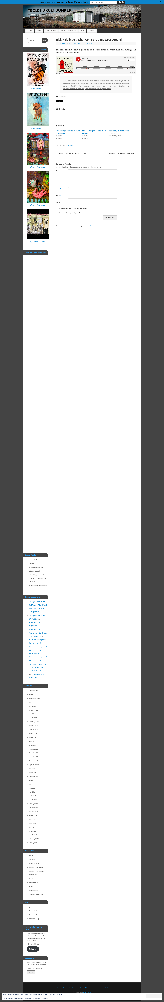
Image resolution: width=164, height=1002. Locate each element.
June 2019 (32, 772)
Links (82, 31)
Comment (59, 172)
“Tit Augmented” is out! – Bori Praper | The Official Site (38, 605)
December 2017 (34, 776)
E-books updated (34, 571)
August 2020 (33, 733)
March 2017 (33, 800)
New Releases (33, 882)
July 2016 (32, 819)
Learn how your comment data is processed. (102, 226)
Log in (31, 907)
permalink (69, 146)
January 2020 (33, 749)
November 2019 (34, 757)
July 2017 (32, 784)
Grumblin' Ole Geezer (36, 867)
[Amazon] (125, 9)
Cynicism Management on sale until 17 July (71, 153)
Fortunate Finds (34, 863)
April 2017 (32, 796)
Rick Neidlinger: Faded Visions (119, 130)
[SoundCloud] (129, 9)
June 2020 (32, 737)
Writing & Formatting (36, 894)
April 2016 (32, 831)
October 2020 (33, 726)
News (39, 31)
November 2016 (34, 808)
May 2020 (32, 741)
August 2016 (33, 815)
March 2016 (33, 835)
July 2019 (32, 769)
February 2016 (34, 839)
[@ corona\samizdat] (37, 167)
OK (44, 40)
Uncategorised (87, 43)
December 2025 (34, 690)
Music (79, 43)
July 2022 (32, 702)
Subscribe (33, 949)
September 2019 (34, 765)
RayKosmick (62, 43)
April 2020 (32, 745)
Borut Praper (87, 992)
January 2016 (33, 843)
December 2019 (34, 753)
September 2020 (34, 730)
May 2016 (32, 827)
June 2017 (32, 788)
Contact (91, 31)
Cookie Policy (45, 999)
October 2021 (33, 710)
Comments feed (34, 915)
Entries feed (33, 911)
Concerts (32, 860)
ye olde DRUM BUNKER (49, 10)
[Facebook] (137, 9)
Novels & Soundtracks (68, 31)
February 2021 (34, 722)
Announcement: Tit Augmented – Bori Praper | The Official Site (38, 633)
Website (58, 202)
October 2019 (33, 761)
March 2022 (33, 706)
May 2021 (32, 714)
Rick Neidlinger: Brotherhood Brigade (122, 153)
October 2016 (33, 811)
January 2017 (33, 804)
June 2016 (32, 823)
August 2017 (33, 780)
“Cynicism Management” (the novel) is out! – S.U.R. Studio (38, 650)
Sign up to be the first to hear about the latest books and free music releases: (64, 2)
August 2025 (33, 694)
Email (58, 195)
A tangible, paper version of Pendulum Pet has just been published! (38, 578)
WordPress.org (34, 919)
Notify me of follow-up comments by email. (73, 209)
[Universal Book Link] (37, 88)
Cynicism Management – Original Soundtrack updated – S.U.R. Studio (38, 667)
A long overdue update (36, 567)
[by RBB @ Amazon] (37, 242)
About (30, 31)
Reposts (31, 886)
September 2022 (34, 698)
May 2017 (32, 792)
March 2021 (33, 718)
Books (31, 856)
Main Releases (51, 31)
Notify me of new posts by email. (69, 213)
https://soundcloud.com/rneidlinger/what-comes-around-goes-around (87, 88)
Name (58, 189)
